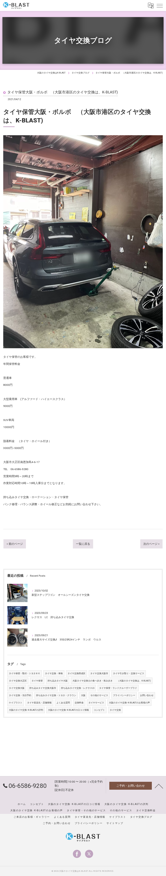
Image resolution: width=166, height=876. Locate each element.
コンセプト (99, 710)
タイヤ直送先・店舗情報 (39, 702)
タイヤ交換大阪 (16, 688)
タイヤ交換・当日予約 (20, 695)
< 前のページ (14, 543)
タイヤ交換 (115, 710)
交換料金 (79, 702)
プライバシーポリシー (124, 695)
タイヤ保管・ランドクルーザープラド (118, 688)
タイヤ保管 (37, 680)
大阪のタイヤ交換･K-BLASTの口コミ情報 (68, 710)
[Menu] (159, 5)
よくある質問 (63, 702)
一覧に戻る (83, 543)
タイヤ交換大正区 (18, 680)
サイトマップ (114, 823)
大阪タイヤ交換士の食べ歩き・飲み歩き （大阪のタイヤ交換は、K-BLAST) (111, 680)
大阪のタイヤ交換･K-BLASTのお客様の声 (129, 702)
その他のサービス (99, 695)
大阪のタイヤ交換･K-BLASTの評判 (26, 710)
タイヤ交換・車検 (54, 673)
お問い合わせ (146, 695)
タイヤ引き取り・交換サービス (128, 673)
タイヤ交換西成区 (76, 673)
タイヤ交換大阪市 (99, 673)
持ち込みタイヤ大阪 (58, 680)
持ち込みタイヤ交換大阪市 (42, 688)
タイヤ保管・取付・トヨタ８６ (24, 673)
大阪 (83, 695)
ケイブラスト (15, 702)
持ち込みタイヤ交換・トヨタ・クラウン (56, 695)
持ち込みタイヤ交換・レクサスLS (77, 688)
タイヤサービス (96, 702)
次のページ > (151, 543)
